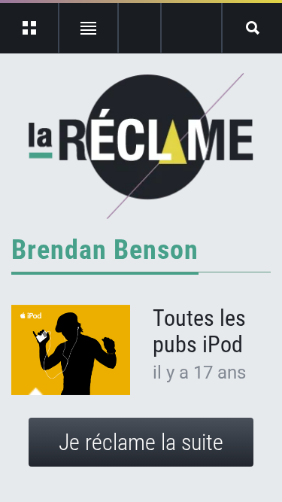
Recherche (252, 28)
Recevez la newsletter (191, 28)
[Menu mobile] (29, 28)
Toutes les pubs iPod (199, 331)
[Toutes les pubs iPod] (70, 350)
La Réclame (141, 146)
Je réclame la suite (141, 442)
